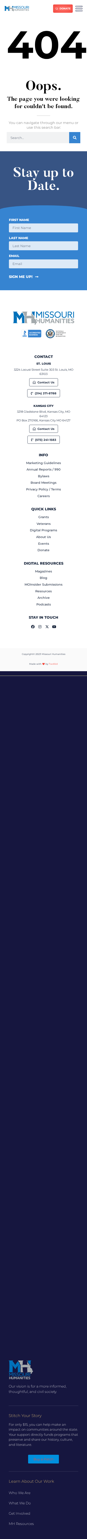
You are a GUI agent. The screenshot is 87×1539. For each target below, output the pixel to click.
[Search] (74, 137)
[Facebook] (32, 626)
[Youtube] (54, 626)
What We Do (20, 1503)
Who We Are (19, 1493)
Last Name (18, 238)
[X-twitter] (47, 626)
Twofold (53, 664)
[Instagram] (40, 626)
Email (14, 256)
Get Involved (19, 1513)
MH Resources (21, 1524)
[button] (43, 673)
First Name (19, 220)
